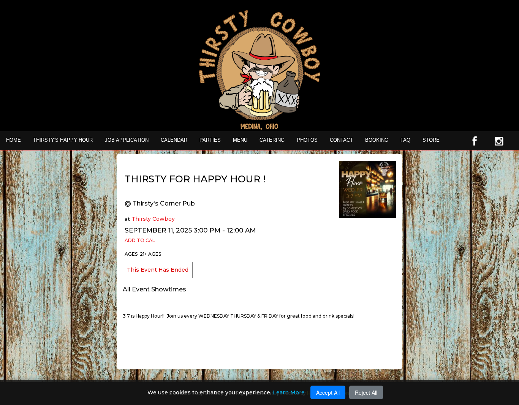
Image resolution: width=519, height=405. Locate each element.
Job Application (127, 140)
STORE (431, 140)
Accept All (328, 392)
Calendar (174, 140)
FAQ (405, 140)
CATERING (272, 140)
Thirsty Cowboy (153, 218)
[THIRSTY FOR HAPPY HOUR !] (367, 188)
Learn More (289, 392)
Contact (341, 140)
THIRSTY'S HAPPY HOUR (63, 140)
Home (13, 140)
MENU (240, 140)
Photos (307, 140)
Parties (210, 140)
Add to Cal (140, 240)
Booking (376, 140)
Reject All (366, 392)
